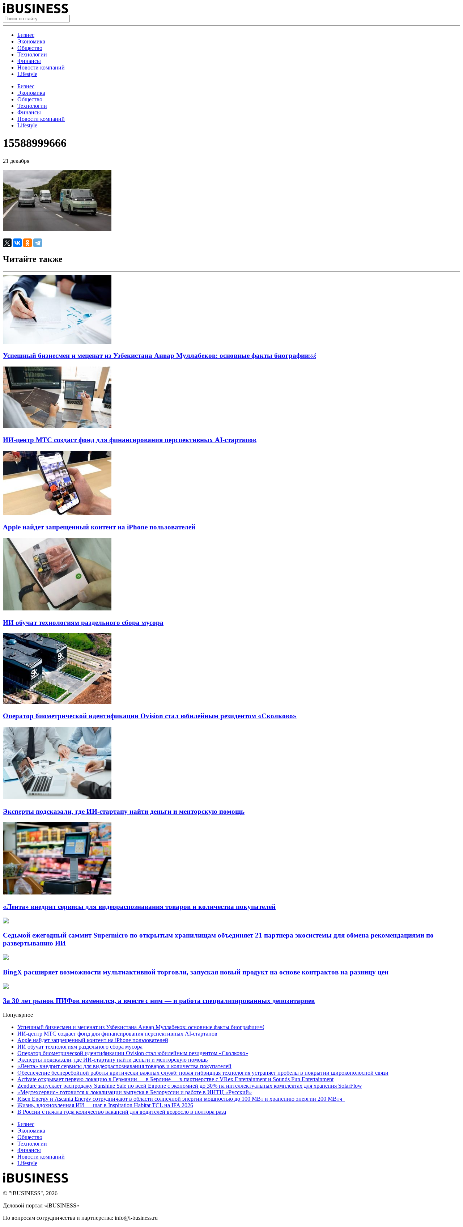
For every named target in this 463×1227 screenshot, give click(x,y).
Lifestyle (27, 74)
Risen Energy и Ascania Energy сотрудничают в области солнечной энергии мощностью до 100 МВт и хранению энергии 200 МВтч (181, 1099)
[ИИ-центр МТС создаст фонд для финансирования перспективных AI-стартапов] (57, 426)
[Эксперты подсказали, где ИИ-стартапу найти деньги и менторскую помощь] (57, 797)
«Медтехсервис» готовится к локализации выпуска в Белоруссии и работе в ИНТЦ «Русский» (134, 1092)
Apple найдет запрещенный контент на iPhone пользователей (99, 527)
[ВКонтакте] (17, 242)
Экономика (31, 41)
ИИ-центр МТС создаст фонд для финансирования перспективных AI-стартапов (129, 440)
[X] (7, 242)
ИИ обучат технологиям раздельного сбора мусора (83, 622)
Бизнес (25, 35)
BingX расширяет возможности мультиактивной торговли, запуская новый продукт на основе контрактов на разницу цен (195, 972)
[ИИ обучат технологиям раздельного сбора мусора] (57, 608)
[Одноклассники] (27, 242)
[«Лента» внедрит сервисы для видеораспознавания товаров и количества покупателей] (57, 892)
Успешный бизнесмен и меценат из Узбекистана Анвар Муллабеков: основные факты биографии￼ (159, 355)
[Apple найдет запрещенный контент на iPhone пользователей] (57, 513)
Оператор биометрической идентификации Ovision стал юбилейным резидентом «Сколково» (150, 716)
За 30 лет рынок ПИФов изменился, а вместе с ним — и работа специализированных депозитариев (159, 1000)
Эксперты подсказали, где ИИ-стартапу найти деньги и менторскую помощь (124, 811)
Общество (29, 48)
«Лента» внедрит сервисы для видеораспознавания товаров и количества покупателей (139, 906)
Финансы (29, 61)
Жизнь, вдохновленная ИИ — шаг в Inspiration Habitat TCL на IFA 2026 (105, 1105)
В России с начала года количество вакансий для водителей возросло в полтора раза (121, 1112)
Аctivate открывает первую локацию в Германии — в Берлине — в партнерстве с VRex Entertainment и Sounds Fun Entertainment (175, 1079)
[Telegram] (37, 242)
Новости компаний (41, 67)
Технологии (32, 54)
